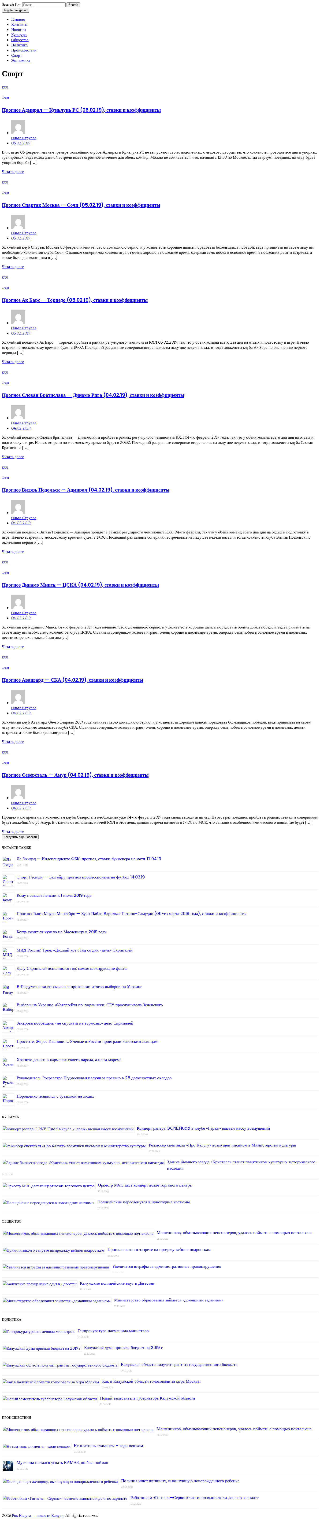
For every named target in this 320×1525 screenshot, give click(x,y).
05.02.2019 (20, 237)
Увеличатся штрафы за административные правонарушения (166, 1266)
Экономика (20, 60)
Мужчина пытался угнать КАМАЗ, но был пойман (62, 1462)
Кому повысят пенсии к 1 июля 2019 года (54, 895)
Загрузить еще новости (20, 837)
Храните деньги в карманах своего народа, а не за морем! (69, 1059)
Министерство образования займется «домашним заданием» (168, 1300)
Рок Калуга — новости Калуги (37, 1515)
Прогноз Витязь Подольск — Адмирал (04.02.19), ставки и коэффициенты (85, 489)
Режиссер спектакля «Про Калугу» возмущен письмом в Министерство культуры (222, 1145)
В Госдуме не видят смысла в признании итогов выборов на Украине (79, 986)
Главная (18, 19)
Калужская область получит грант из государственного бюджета (179, 1364)
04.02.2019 (21, 428)
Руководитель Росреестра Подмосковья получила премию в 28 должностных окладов (94, 1078)
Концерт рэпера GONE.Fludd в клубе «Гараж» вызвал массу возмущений (203, 1128)
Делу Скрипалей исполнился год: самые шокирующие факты (72, 968)
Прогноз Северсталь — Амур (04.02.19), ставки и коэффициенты (75, 775)
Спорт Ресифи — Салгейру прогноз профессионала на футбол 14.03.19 (81, 877)
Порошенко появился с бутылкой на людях (55, 1096)
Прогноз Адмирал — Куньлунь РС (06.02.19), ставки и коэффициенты (81, 110)
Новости (18, 29)
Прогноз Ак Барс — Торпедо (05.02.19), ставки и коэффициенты (75, 300)
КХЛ (5, 87)
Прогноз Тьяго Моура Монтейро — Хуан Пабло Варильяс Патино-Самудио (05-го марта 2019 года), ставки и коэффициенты (131, 913)
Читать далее (13, 171)
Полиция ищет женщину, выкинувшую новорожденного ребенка (180, 1481)
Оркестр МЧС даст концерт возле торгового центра (145, 1185)
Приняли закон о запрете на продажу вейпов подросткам (159, 1249)
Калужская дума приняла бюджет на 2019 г (123, 1347)
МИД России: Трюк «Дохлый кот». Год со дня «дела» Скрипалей (75, 950)
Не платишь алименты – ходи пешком (108, 1445)
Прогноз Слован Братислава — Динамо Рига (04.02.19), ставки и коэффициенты (93, 395)
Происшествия (24, 50)
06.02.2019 (20, 142)
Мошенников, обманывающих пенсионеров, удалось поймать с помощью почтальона (234, 1232)
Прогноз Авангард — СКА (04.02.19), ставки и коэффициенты (72, 679)
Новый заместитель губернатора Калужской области (147, 1398)
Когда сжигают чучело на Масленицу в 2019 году (61, 932)
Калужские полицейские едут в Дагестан (117, 1283)
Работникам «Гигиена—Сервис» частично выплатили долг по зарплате (194, 1497)
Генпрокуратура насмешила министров (113, 1331)
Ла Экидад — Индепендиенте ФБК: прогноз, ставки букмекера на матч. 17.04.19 (89, 859)
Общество (20, 39)
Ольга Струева (23, 137)
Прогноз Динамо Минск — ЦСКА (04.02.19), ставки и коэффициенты (80, 584)
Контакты (19, 24)
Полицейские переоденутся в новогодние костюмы (143, 1202)
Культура (19, 34)
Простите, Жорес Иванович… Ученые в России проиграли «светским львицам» (88, 1041)
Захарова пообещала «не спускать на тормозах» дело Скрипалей (75, 1023)
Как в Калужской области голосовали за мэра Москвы (151, 1381)
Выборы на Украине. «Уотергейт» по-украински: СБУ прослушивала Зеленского (90, 1005)
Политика (19, 44)
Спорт (16, 55)
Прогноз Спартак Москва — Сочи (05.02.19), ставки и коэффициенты (81, 205)
